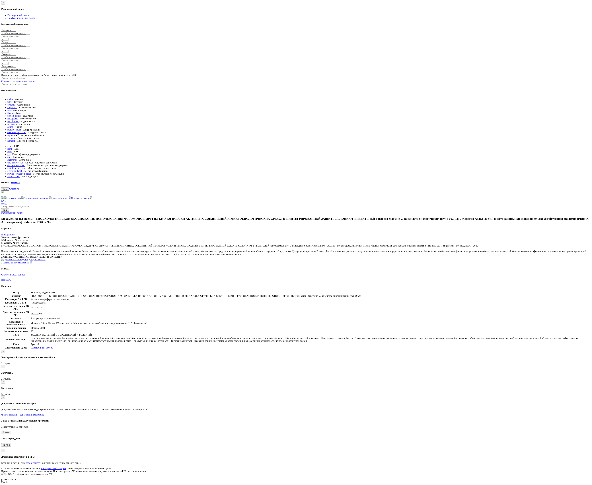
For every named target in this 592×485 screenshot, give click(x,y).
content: (11, 104)
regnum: (11, 135)
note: (9, 110)
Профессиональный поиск (21, 18)
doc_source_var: (15, 162)
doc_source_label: (16, 165)
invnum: (11, 138)
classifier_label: (14, 171)
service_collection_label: (19, 173)
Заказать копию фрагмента (15, 262)
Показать (6, 280)
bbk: (9, 151)
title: (9, 102)
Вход (3, 203)
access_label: (13, 176)
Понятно (6, 432)
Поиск (5, 189)
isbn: (9, 146)
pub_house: (13, 121)
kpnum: (11, 140)
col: (9, 157)
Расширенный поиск (18, 15)
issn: (9, 148)
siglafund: (12, 160)
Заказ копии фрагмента (32, 414)
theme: (10, 113)
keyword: (12, 107)
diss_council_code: (16, 132)
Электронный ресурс (42, 347)
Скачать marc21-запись (13, 274)
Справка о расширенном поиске (18, 81)
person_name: (14, 115)
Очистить (14, 188)
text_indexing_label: (17, 168)
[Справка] (91, 198)
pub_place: (12, 118)
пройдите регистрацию (53, 468)
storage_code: (14, 129)
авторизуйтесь (33, 463)
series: (10, 127)
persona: (11, 124)
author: (10, 99)
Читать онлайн (9, 414)
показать (15, 182)
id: (8, 154)
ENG (3, 201)
